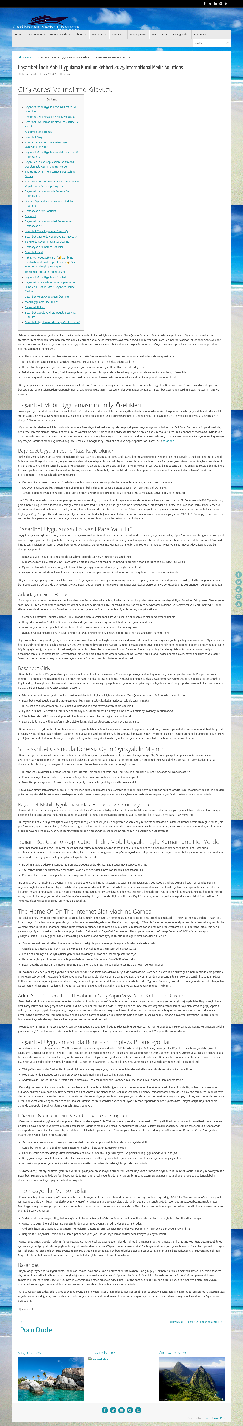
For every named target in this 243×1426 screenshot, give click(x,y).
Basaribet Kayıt (34, 252)
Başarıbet (30, 216)
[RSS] (226, 3)
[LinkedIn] (215, 3)
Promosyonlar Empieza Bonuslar (44, 247)
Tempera (206, 1418)
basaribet (168, 441)
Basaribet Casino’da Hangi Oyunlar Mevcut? (51, 236)
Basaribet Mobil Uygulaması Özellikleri (48, 296)
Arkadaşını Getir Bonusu (39, 132)
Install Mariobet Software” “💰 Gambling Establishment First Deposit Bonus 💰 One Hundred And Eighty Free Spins (50, 262)
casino (28, 57)
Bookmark (28, 1309)
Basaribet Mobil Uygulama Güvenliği (46, 231)
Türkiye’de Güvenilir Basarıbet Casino (47, 241)
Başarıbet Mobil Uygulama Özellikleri (47, 277)
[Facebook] (204, 3)
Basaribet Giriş (33, 137)
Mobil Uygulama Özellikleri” (41, 302)
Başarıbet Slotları (35, 307)
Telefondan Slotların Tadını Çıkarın (45, 272)
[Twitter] (210, 3)
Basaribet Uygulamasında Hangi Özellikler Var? (52, 322)
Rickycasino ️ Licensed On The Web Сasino (194, 1322)
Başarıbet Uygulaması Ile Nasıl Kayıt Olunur (50, 117)
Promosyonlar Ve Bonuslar (40, 211)
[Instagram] (220, 3)
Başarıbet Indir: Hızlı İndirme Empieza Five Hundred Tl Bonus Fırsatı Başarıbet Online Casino (50, 287)
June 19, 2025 (49, 74)
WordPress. (220, 1418)
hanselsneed (29, 74)
